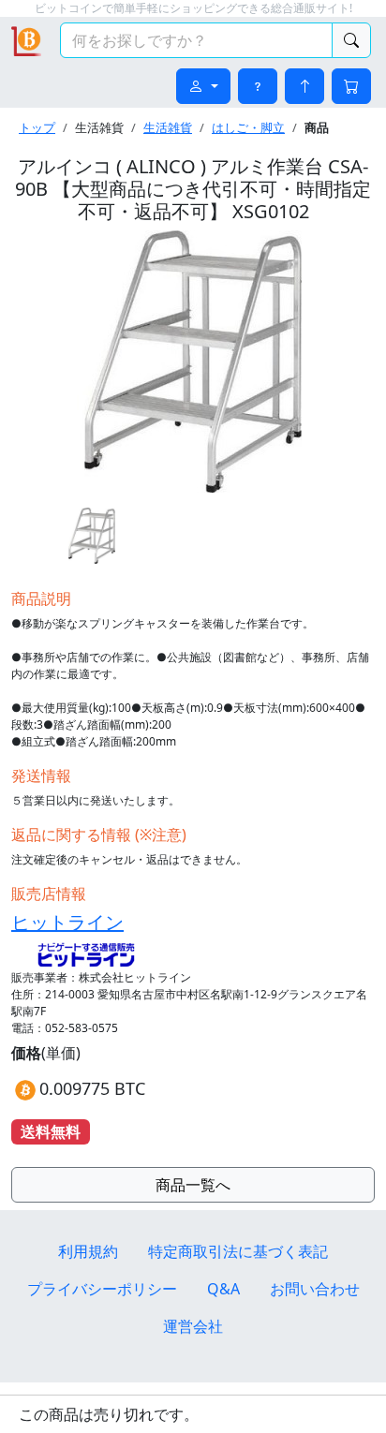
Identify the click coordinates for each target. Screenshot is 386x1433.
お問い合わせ (315, 1288)
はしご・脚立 (248, 127)
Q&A (223, 1288)
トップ (37, 127)
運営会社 (193, 1326)
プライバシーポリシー (102, 1288)
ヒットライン (67, 922)
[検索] (351, 40)
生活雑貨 (167, 127)
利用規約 (88, 1251)
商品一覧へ (193, 1184)
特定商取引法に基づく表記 (238, 1251)
